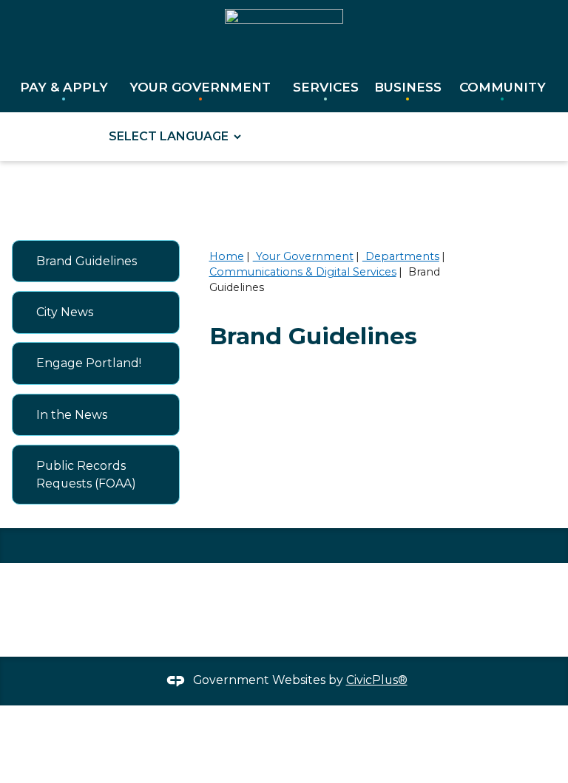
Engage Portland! (88, 363)
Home (226, 256)
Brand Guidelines (86, 261)
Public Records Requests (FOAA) (86, 474)
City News (64, 312)
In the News (71, 415)
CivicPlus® (377, 680)
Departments (400, 256)
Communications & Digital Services (302, 271)
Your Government (303, 256)
